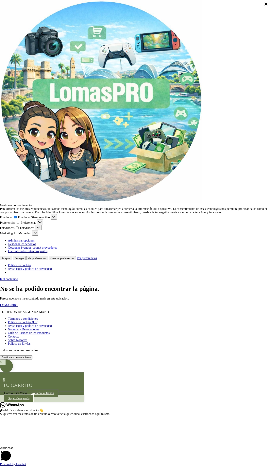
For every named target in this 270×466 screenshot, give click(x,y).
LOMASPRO (9, 305)
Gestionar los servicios (22, 244)
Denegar (19, 258)
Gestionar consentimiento (16, 357)
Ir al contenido (9, 279)
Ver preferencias (37, 258)
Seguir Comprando (18, 398)
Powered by (13, 464)
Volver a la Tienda (42, 393)
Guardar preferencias (62, 258)
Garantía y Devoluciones (23, 329)
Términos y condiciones (23, 318)
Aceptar (6, 258)
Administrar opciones (21, 240)
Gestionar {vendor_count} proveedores (32, 247)
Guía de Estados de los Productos (29, 333)
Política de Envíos (19, 343)
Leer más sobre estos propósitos (27, 251)
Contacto (13, 336)
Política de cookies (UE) (23, 322)
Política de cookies (19, 265)
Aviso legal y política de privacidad (30, 268)
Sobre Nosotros (17, 340)
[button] (266, 4)
